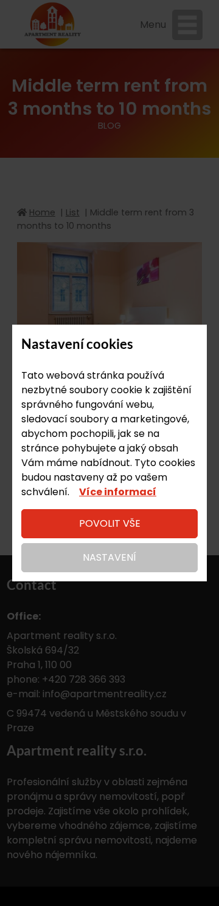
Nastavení (109, 557)
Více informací (117, 492)
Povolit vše (110, 523)
